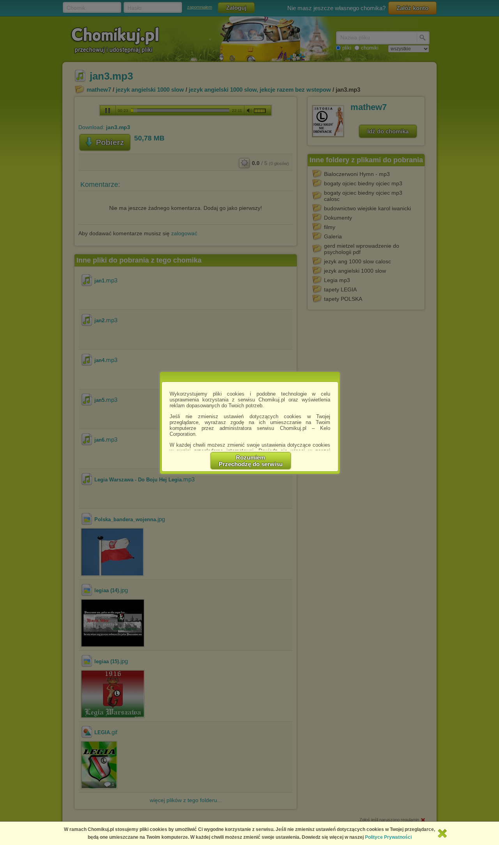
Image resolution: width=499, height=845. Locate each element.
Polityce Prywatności (388, 837)
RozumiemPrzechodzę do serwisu (251, 460)
